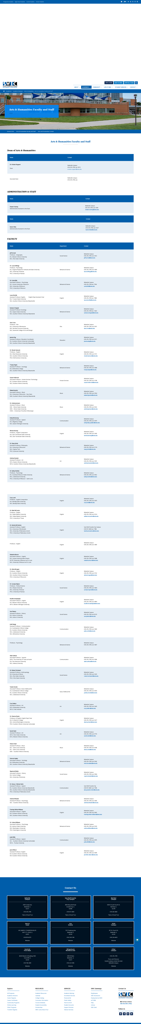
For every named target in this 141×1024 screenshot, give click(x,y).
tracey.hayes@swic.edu (90, 369)
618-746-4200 (27, 963)
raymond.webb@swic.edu (91, 776)
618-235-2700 (27, 912)
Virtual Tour (129, 83)
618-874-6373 (27, 937)
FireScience (70, 924)
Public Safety (67, 1000)
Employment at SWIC (96, 998)
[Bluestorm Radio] (133, 1)
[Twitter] (124, 1013)
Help (92, 1002)
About (76, 87)
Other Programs (11, 1007)
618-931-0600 (70, 912)
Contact (133, 87)
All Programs (10, 993)
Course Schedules (40, 1002)
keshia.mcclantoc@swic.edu (91, 531)
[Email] (128, 1)
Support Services (68, 1007)
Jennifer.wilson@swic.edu (91, 855)
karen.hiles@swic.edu (91, 230)
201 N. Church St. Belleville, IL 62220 (113, 932)
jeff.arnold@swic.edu (89, 258)
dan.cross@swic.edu (89, 328)
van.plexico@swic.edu (90, 616)
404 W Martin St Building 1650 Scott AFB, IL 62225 (27, 958)
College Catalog (39, 998)
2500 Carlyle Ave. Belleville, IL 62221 (27, 906)
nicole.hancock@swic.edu (91, 356)
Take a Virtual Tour (27, 915)
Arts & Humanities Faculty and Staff (26, 131)
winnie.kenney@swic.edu (90, 435)
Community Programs (13, 1002)
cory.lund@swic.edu (89, 502)
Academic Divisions (12, 995)
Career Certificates (12, 1000)
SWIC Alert (94, 1007)
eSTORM (93, 1000)
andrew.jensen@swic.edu (91, 409)
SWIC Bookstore (95, 995)
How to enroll (68, 1002)
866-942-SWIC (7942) (126, 1003)
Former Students (40, 1)
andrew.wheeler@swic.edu (91, 802)
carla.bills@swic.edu (89, 286)
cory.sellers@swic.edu (90, 708)
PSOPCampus (113, 924)
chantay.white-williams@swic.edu (93, 814)
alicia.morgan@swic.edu (90, 575)
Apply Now (108, 83)
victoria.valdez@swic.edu (90, 763)
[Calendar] (137, 1)
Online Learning (11, 1005)
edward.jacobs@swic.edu (90, 395)
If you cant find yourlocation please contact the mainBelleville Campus (113, 961)
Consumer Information (41, 1000)
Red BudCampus (113, 898)
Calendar (37, 995)
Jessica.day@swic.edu (89, 341)
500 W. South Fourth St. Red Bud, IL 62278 (113, 906)
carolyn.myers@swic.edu (90, 590)
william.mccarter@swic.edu (91, 516)
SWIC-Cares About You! (41, 1010)
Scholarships (38, 1007)
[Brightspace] (131, 1)
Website (27, 940)
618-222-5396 (70, 963)
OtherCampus (113, 949)
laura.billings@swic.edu (90, 271)
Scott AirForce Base (27, 949)
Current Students (30, 1)
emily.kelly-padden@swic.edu (92, 422)
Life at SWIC (107, 87)
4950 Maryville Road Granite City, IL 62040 (70, 906)
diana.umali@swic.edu (90, 749)
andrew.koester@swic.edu (91, 463)
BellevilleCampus (27, 898)
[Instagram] (128, 1013)
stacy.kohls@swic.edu (90, 449)
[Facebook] (120, 1013)
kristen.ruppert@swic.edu (75, 169)
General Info (10, 131)
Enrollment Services (69, 995)
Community (96, 87)
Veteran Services (68, 1010)
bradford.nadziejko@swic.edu (92, 603)
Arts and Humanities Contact (46, 131)
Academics (85, 87)
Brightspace (94, 993)
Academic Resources (40, 993)
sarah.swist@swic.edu (90, 736)
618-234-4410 (113, 937)
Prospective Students (8, 1)
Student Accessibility (41, 1005)
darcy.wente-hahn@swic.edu (91, 790)
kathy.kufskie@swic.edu (90, 477)
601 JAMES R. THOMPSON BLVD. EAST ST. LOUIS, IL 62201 (27, 932)
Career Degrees (11, 998)
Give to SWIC (118, 83)
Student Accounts (69, 1005)
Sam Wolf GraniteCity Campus (70, 898)
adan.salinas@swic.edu (90, 661)
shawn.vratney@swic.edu (92, 209)
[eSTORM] (125, 1)
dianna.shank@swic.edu (90, 722)
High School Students (20, 1)
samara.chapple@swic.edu (91, 313)
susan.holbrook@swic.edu (91, 382)
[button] (136, 82)
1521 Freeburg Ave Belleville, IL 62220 (70, 932)
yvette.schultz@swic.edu (90, 693)
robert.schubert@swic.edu (91, 676)
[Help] (135, 1)
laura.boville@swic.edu (90, 300)
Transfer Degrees (12, 1010)
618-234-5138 (70, 937)
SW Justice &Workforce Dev (70, 949)
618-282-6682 (113, 912)
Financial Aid (67, 998)
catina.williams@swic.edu (90, 828)
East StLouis (27, 924)
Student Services (120, 87)
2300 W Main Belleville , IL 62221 (70, 958)
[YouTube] (131, 1013)
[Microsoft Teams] (121, 1)
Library (93, 1005)
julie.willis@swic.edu (89, 842)
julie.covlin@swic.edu (89, 631)
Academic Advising (69, 993)
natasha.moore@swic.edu (91, 560)
